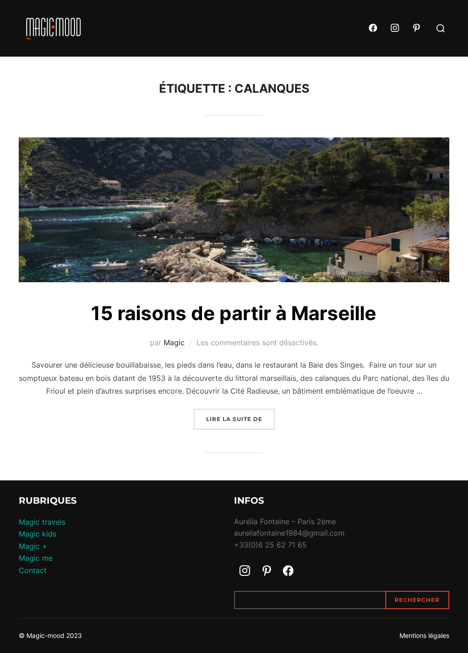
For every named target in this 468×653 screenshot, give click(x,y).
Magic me (36, 558)
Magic (174, 342)
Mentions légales (424, 635)
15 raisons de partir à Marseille (233, 313)
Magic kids (37, 533)
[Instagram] (395, 28)
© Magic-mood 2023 (50, 635)
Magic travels (42, 522)
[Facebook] (373, 28)
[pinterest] (416, 28)
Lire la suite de (240, 418)
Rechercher (417, 599)
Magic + (33, 546)
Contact (33, 570)
